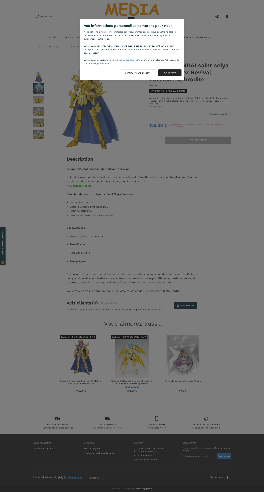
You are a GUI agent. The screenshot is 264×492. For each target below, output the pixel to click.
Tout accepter (170, 72)
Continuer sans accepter (138, 73)
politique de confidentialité (126, 60)
